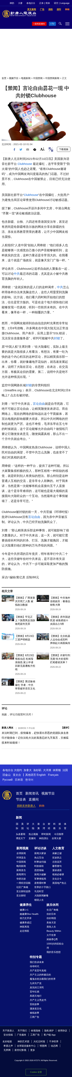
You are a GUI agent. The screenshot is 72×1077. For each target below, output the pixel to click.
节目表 (21, 799)
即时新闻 (46, 834)
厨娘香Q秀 (52, 939)
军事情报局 (40, 878)
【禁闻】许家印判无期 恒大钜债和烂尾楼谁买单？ (60, 659)
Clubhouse (25, 164)
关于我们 (22, 1030)
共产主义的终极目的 (40, 974)
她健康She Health (29, 914)
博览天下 (20, 838)
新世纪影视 (20, 1050)
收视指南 (35, 1030)
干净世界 (53, 1041)
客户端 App (50, 1034)
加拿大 (28, 770)
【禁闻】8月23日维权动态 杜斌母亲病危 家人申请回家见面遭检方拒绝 (25, 662)
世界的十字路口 (42, 887)
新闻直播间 (40, 24)
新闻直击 (21, 870)
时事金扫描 (40, 861)
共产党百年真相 (38, 970)
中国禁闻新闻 (52, 78)
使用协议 (62, 1030)
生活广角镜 (52, 909)
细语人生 (39, 900)
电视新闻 (25, 78)
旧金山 (7, 774)
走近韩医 (24, 931)
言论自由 (39, 403)
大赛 (20, 3)
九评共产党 (36, 983)
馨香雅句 (57, 866)
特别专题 (36, 957)
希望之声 (8, 1045)
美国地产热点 (59, 883)
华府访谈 (21, 878)
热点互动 (39, 857)
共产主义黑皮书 (38, 1000)
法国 (65, 770)
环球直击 (21, 857)
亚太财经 (21, 895)
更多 (32, 1050)
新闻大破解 (40, 874)
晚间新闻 (21, 866)
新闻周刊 (21, 874)
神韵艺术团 (23, 1041)
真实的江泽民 (37, 987)
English (41, 774)
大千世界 (51, 935)
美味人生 (51, 926)
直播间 (34, 799)
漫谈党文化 (36, 1008)
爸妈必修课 (58, 874)
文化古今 (57, 878)
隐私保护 (49, 1030)
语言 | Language (61, 3)
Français (53, 774)
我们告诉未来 (37, 962)
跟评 (65, 727)
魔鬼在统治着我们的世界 (43, 979)
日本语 (19, 779)
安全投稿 (8, 1034)
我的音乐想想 (54, 952)
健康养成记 (25, 922)
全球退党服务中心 (26, 1045)
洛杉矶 (37, 770)
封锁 (57, 338)
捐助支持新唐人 (26, 805)
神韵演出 (43, 838)
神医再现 (24, 926)
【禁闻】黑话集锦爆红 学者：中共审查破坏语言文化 (25, 685)
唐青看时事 (40, 883)
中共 (17, 273)
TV (53, 24)
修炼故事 (34, 1012)
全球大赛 (56, 838)
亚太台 (17, 774)
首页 (4, 78)
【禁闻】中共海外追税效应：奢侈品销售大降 (60, 601)
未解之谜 (57, 853)
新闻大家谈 (40, 853)
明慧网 (43, 1045)
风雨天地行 (36, 995)
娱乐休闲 (53, 904)
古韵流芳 (57, 861)
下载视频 (63, 149)
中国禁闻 (38, 78)
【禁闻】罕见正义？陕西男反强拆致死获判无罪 (25, 620)
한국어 (29, 779)
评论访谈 (40, 848)
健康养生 (26, 904)
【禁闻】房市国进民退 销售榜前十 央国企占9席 (60, 620)
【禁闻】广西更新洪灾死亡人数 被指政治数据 (25, 601)
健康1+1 (24, 909)
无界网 (7, 1050)
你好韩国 (51, 918)
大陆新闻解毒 (41, 895)
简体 (48, 3)
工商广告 (34, 1017)
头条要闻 (20, 834)
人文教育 (58, 848)
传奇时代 (34, 966)
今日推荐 (58, 834)
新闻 (19, 817)
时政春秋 (39, 866)
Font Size (42, 149)
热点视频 (33, 834)
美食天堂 (51, 922)
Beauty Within (54, 931)
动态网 (54, 1045)
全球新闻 (21, 853)
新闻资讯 (32, 793)
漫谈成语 (57, 870)
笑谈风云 (57, 857)
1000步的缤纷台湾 (55, 945)
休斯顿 (57, 770)
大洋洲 (47, 770)
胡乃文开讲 (25, 918)
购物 (41, 805)
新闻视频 (22, 848)
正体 (41, 3)
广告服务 (21, 1034)
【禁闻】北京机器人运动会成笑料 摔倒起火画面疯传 (60, 639)
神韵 (12, 3)
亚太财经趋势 (23, 891)
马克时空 (39, 891)
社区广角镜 (22, 887)
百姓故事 (34, 1004)
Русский (8, 779)
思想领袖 (39, 870)
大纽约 (18, 770)
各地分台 (30, 3)
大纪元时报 (39, 1041)
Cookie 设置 (36, 1072)
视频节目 (13, 78)
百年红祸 (34, 991)
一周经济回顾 (23, 883)
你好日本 (51, 914)
